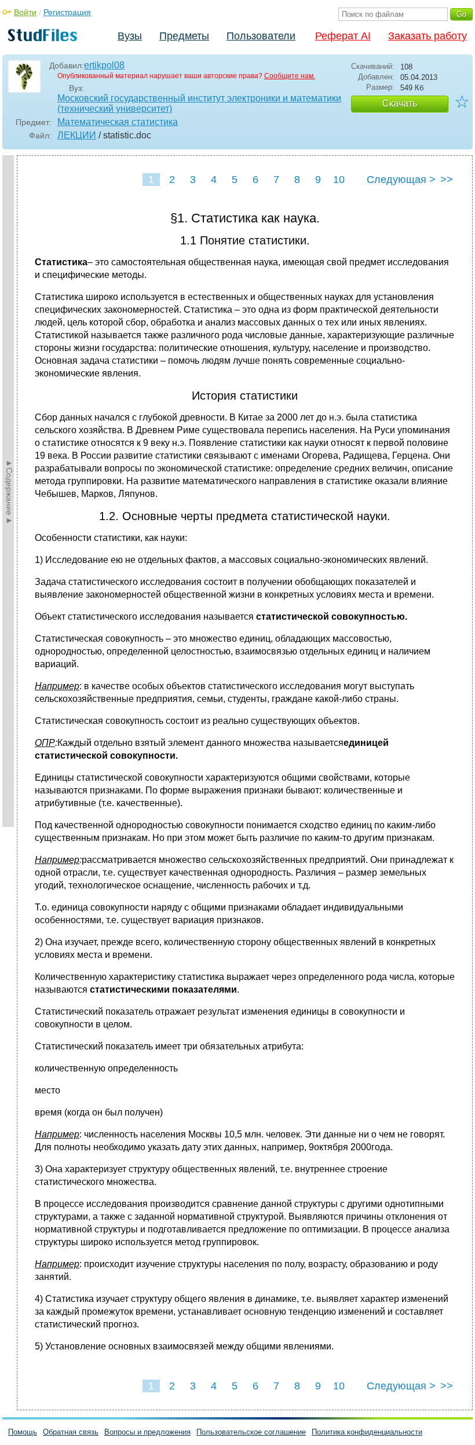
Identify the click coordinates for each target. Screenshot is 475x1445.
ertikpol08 (104, 65)
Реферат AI (343, 36)
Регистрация (67, 12)
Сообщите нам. (289, 75)
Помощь (22, 1432)
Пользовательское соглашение (251, 1432)
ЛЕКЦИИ (76, 135)
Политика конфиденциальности (367, 1432)
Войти (25, 12)
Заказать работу (427, 36)
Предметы (184, 36)
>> (446, 179)
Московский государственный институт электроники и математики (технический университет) (199, 103)
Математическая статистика (117, 122)
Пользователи (260, 36)
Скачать (399, 103)
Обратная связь (70, 1432)
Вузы (130, 36)
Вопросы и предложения (147, 1432)
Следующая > (401, 179)
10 (339, 179)
